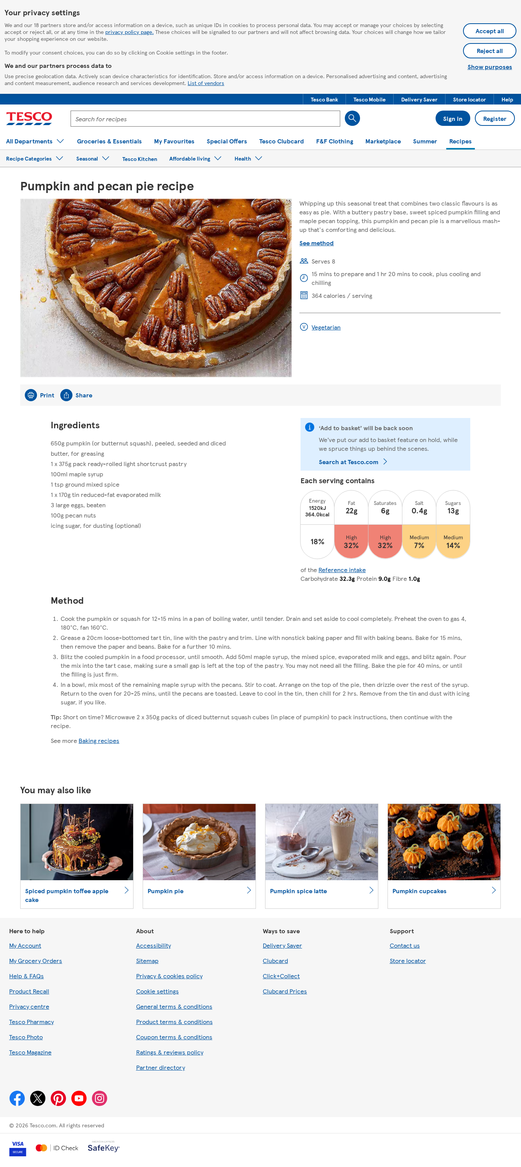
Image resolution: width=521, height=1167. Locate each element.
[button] (324, 99)
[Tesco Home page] (29, 118)
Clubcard (275, 960)
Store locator (408, 960)
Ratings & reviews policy (169, 1052)
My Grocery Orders (35, 960)
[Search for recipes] (352, 118)
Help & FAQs (26, 975)
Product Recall (29, 991)
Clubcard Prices (285, 991)
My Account (25, 945)
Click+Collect (281, 975)
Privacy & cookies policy (169, 975)
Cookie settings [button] (157, 991)
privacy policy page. (129, 31)
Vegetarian (326, 327)
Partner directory (160, 1067)
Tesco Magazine (30, 1052)
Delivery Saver (282, 945)
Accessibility (153, 945)
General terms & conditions (174, 1006)
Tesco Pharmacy (31, 1021)
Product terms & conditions (174, 1021)
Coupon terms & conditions (174, 1036)
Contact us (405, 945)
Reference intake (342, 569)
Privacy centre (29, 1006)
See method (316, 242)
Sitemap (147, 960)
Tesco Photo (26, 1036)
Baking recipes (99, 740)
